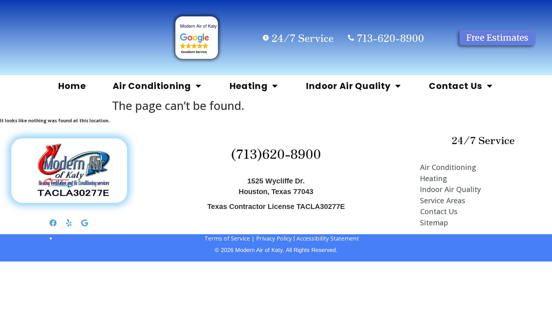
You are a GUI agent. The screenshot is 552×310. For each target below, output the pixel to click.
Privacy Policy (274, 238)
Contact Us (455, 86)
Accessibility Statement (327, 238)
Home (72, 86)
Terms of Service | (230, 238)
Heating (248, 86)
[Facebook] (53, 223)
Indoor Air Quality (348, 86)
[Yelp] (69, 223)
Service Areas (442, 200)
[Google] (85, 223)
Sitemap (434, 222)
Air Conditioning (152, 86)
